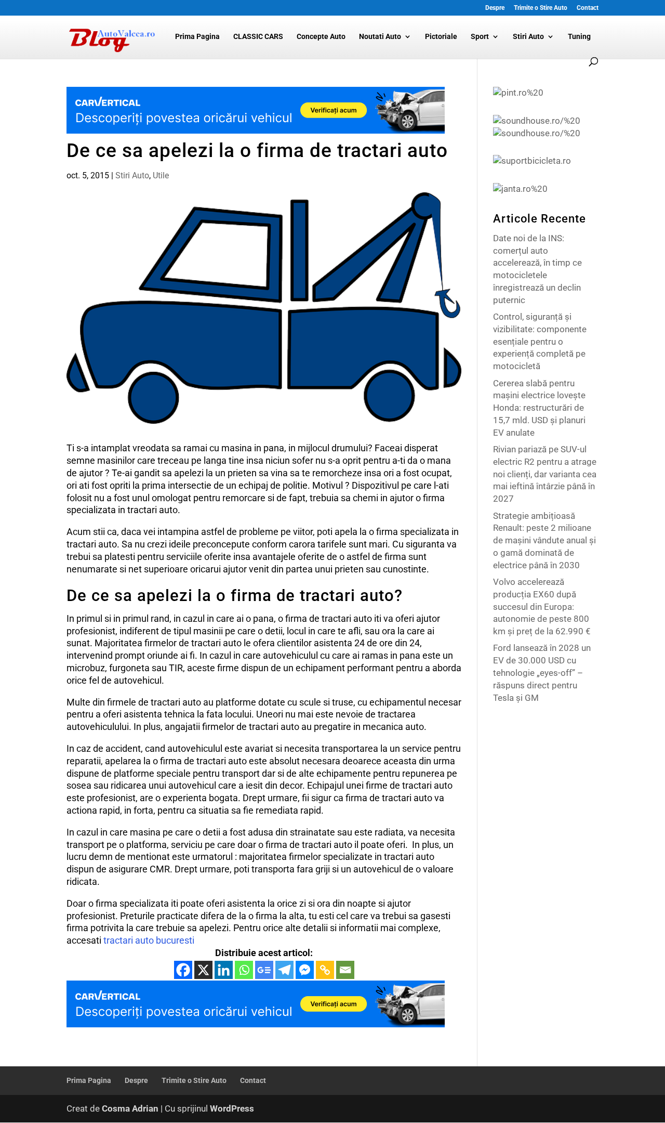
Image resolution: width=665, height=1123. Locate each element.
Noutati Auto (380, 37)
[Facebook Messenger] (305, 970)
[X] (203, 970)
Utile (161, 175)
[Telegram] (284, 970)
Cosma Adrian (130, 1108)
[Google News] (264, 970)
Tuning (579, 37)
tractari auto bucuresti (148, 940)
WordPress (232, 1108)
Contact (587, 8)
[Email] (345, 970)
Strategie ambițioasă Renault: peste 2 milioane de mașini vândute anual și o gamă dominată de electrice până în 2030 (544, 540)
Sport (480, 37)
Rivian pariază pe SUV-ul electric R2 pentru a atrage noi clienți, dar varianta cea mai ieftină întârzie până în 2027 (544, 474)
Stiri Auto (528, 37)
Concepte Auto (321, 37)
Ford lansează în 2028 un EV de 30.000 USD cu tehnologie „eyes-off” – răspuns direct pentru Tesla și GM (542, 672)
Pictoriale (441, 37)
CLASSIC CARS (258, 37)
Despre (494, 8)
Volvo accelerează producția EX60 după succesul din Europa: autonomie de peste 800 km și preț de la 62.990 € (542, 606)
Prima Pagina (197, 37)
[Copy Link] (325, 970)
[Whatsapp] (244, 970)
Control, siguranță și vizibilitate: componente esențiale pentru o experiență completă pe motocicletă (540, 341)
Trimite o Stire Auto (540, 8)
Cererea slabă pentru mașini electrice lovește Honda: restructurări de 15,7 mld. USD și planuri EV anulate (539, 408)
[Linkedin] (224, 970)
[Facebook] (183, 970)
